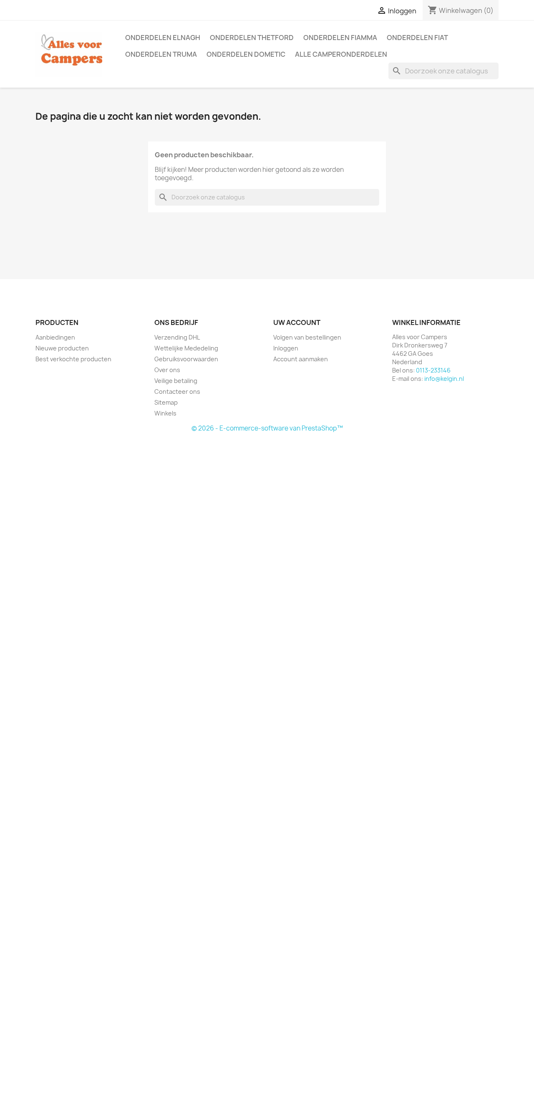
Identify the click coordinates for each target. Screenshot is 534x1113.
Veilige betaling (175, 381)
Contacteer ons (177, 391)
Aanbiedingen (55, 337)
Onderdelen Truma (161, 54)
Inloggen (285, 348)
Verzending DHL (177, 337)
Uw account (296, 322)
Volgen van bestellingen (307, 337)
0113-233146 (433, 370)
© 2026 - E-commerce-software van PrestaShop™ (267, 428)
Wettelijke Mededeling (186, 348)
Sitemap (166, 402)
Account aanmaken (300, 359)
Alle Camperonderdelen (341, 54)
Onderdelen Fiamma (340, 37)
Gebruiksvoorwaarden (186, 359)
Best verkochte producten (73, 359)
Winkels (165, 413)
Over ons (167, 370)
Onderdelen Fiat (417, 37)
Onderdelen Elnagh (162, 37)
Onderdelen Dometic (246, 54)
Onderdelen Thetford (252, 37)
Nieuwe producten (62, 348)
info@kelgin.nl (444, 379)
